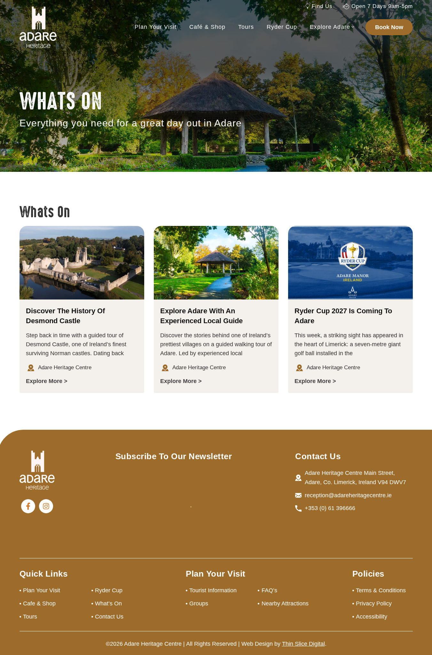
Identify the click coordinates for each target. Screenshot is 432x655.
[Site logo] (38, 27)
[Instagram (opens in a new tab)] (46, 506)
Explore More (44, 381)
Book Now (389, 27)
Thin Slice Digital (303, 644)
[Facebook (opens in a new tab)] (28, 506)
